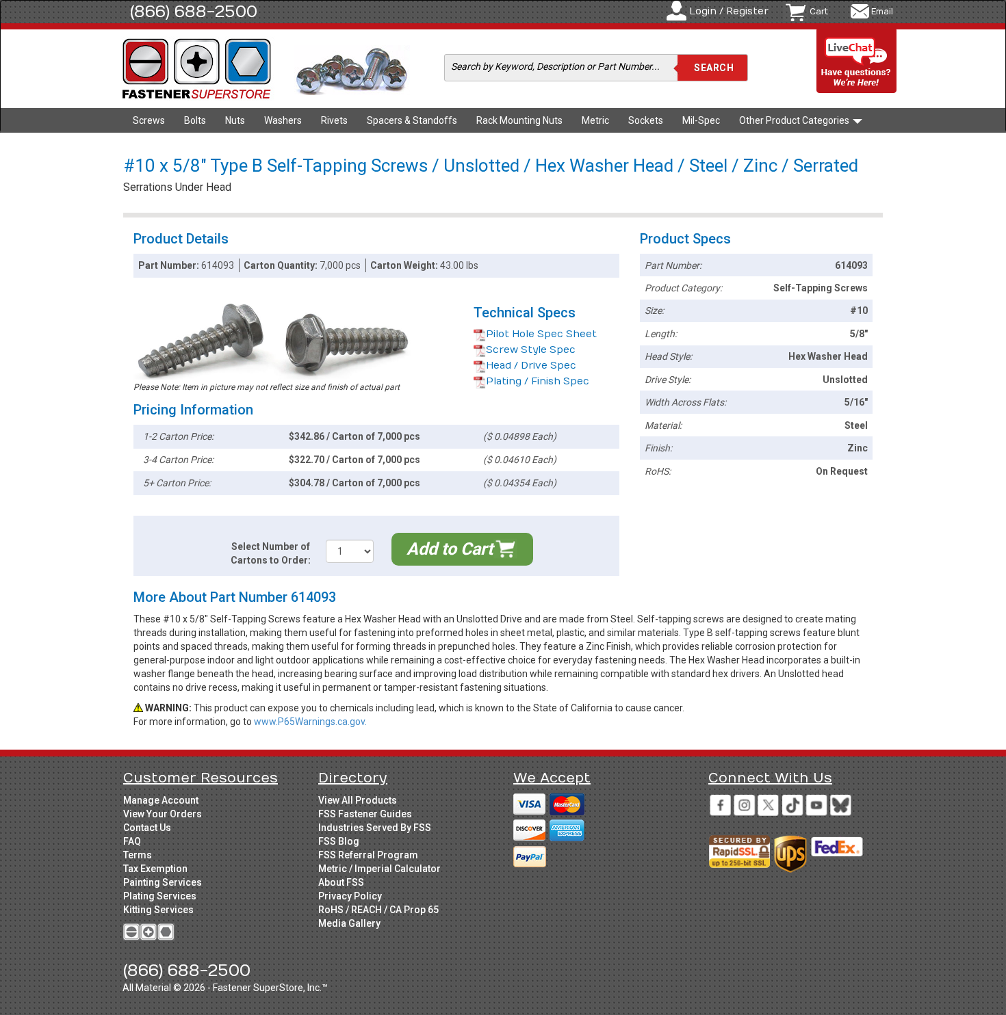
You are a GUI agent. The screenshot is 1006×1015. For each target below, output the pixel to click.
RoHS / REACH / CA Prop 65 (378, 909)
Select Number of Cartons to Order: (271, 553)
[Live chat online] (856, 62)
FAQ (132, 841)
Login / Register (729, 11)
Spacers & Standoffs (412, 120)
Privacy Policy (350, 896)
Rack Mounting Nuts (519, 120)
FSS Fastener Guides (365, 813)
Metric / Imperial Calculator (379, 868)
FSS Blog (338, 841)
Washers (283, 120)
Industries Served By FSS (374, 827)
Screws (149, 120)
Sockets (645, 120)
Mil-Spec (701, 120)
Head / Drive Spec (531, 365)
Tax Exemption (155, 868)
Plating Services (159, 896)
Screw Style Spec (531, 350)
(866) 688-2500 (193, 11)
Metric (595, 120)
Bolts (195, 120)
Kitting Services (158, 909)
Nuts (235, 120)
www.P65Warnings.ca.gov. (310, 721)
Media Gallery (349, 923)
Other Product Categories (795, 120)
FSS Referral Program (368, 854)
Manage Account (160, 800)
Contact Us (147, 827)
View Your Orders (162, 813)
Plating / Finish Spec (537, 381)
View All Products (357, 800)
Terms (137, 854)
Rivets (334, 120)
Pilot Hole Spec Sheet (541, 334)
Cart (819, 11)
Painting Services (162, 882)
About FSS (341, 882)
